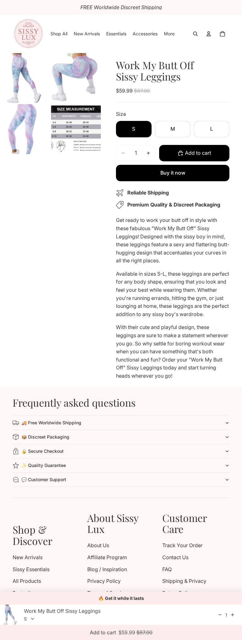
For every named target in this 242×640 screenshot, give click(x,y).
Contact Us (175, 557)
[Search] (195, 34)
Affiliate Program (107, 557)
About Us (98, 545)
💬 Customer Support (43, 479)
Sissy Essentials (31, 569)
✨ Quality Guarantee (43, 465)
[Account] (209, 34)
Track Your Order (182, 545)
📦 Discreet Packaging (45, 437)
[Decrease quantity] (220, 615)
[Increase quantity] (232, 615)
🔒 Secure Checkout (42, 451)
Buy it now (172, 173)
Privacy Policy (104, 581)
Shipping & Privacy (184, 581)
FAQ (167, 569)
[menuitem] (169, 34)
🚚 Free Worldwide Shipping (51, 422)
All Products (27, 581)
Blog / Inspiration (107, 569)
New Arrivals (28, 557)
